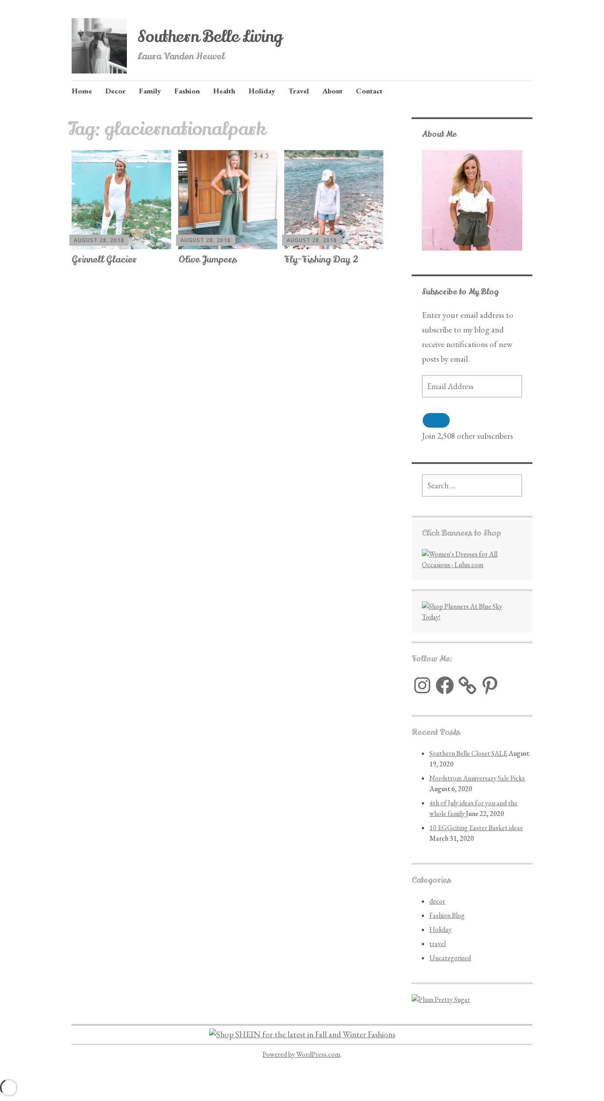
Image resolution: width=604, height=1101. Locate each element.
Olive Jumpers (207, 259)
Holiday (261, 91)
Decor (115, 91)
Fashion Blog (447, 915)
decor (437, 901)
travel (437, 943)
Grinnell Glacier (104, 259)
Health (224, 91)
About (332, 91)
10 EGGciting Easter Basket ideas (476, 827)
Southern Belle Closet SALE (468, 753)
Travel (298, 91)
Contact (369, 91)
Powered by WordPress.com (301, 1054)
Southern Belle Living (210, 37)
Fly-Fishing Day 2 (321, 259)
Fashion (187, 91)
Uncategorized (450, 957)
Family (150, 91)
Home (82, 91)
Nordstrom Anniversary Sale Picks (477, 778)
